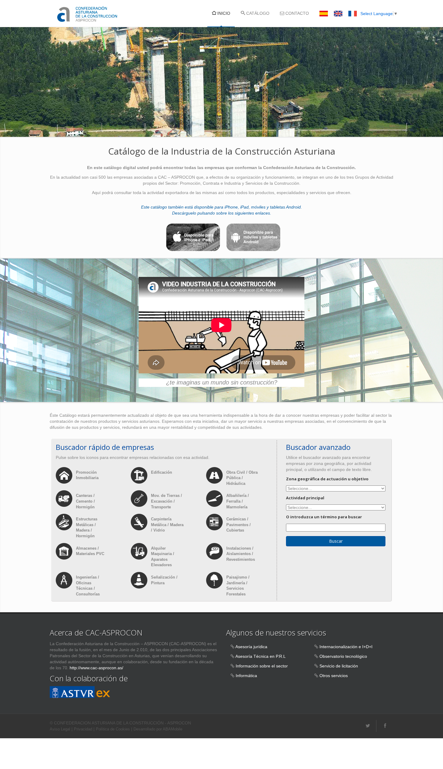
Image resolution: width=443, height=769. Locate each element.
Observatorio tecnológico (343, 656)
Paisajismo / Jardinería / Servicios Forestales (238, 585)
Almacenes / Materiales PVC (90, 551)
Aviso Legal (60, 729)
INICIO (223, 13)
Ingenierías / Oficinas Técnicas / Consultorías (88, 585)
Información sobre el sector (262, 666)
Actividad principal (305, 498)
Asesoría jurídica (251, 646)
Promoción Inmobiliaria (87, 475)
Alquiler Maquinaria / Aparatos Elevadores (162, 556)
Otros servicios (333, 675)
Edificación (161, 472)
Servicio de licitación (338, 666)
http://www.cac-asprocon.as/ (96, 667)
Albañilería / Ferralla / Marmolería (237, 501)
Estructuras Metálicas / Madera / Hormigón (86, 527)
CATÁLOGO (257, 13)
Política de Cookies (113, 729)
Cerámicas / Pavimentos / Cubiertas (238, 524)
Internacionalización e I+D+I (345, 646)
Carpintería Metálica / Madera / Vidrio (167, 524)
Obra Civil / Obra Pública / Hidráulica (242, 478)
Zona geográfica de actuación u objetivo (327, 479)
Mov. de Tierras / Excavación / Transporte (166, 501)
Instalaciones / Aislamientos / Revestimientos (240, 554)
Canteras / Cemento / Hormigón (85, 501)
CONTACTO (296, 13)
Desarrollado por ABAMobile (158, 729)
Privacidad (83, 729)
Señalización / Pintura (164, 580)
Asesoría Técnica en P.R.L (260, 656)
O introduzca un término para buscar (324, 517)
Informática (246, 675)
